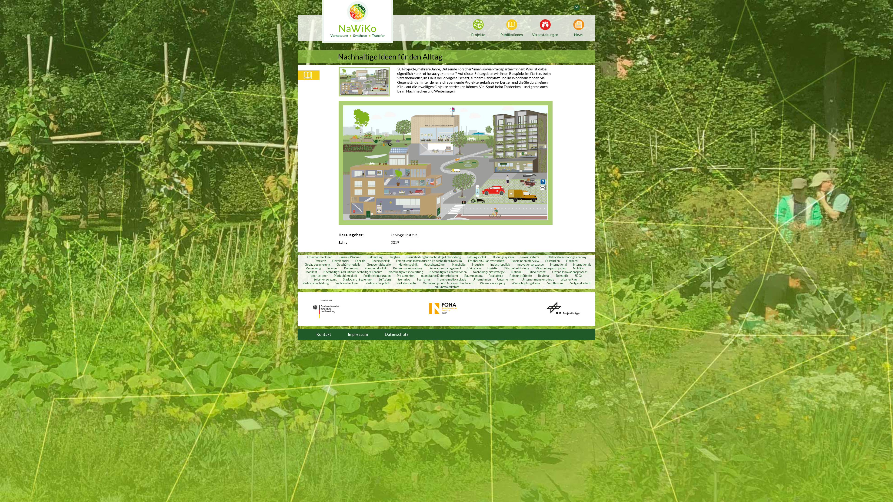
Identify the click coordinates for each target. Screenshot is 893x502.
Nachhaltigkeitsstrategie (489, 272)
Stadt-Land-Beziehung (357, 279)
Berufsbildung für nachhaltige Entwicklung (434, 257)
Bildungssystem (503, 257)
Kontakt (323, 334)
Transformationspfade (451, 279)
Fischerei (572, 261)
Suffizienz (385, 279)
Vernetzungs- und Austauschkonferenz (448, 283)
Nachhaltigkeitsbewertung (406, 272)
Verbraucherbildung (316, 283)
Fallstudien (552, 261)
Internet (332, 268)
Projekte (478, 34)
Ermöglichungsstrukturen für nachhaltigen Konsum (429, 261)
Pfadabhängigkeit (345, 275)
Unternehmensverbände (538, 279)
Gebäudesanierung (317, 264)
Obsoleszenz (537, 272)
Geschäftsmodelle (348, 264)
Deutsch (579, 6)
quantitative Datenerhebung (439, 275)
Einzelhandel (340, 261)
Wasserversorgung (492, 283)
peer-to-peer (319, 275)
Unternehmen (482, 279)
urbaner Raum (570, 279)
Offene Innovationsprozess (569, 272)
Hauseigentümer (435, 264)
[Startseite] (357, 21)
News (578, 34)
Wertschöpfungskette (526, 283)
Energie (360, 261)
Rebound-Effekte (521, 275)
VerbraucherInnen (347, 283)
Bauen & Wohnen (350, 257)
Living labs (474, 268)
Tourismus (423, 279)
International (558, 264)
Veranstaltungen (545, 34)
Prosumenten (405, 275)
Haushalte (459, 264)
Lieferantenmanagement (445, 268)
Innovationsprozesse (530, 264)
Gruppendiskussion (379, 264)
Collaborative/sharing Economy (566, 257)
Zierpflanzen (554, 283)
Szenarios (403, 279)
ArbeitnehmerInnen (319, 257)
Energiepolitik (381, 261)
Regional (544, 275)
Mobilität (578, 268)
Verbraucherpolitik (378, 283)
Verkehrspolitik (407, 283)
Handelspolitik (408, 264)
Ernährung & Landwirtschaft (486, 261)
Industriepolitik (500, 264)
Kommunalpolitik (376, 268)
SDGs (578, 275)
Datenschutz (396, 334)
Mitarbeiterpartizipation (551, 268)
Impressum (358, 334)
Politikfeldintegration (377, 275)
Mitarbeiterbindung (516, 268)
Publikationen (511, 34)
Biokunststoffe (529, 257)
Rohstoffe (562, 275)
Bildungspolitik (477, 257)
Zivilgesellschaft (579, 283)
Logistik (492, 268)
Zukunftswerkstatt (446, 287)
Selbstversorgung (325, 279)
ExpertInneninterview (525, 261)
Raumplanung (473, 275)
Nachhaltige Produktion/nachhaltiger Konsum (352, 272)
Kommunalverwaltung (407, 268)
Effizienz (320, 261)
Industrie (478, 264)
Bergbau (394, 257)
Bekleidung (375, 257)
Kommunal (351, 268)
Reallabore (496, 275)
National (516, 272)
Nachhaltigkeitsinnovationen (448, 272)
